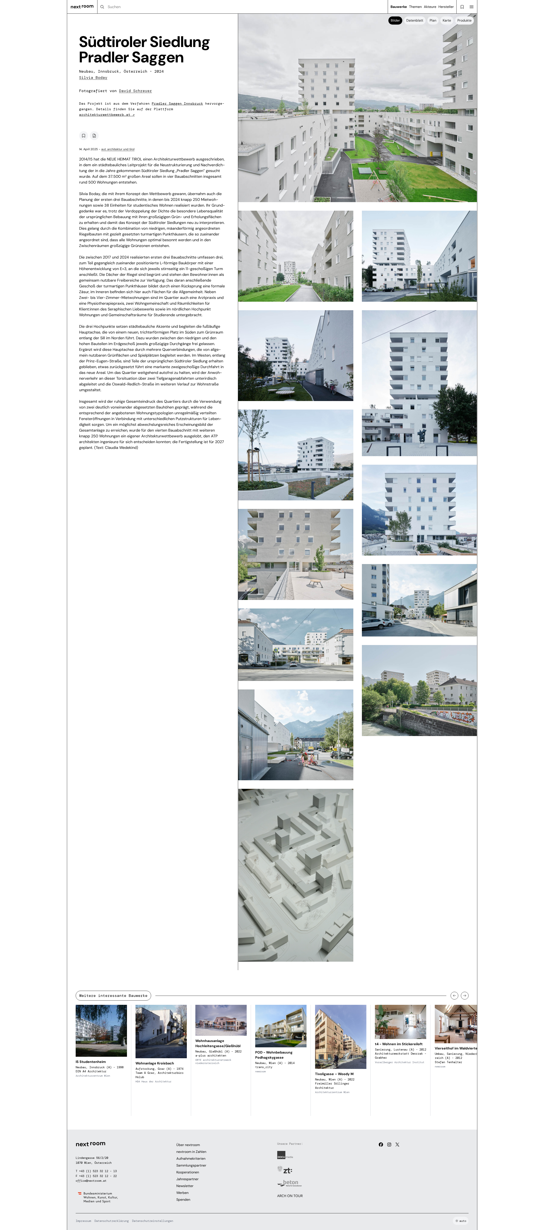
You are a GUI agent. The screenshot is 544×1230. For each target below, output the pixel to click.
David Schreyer (135, 90)
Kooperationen (187, 1172)
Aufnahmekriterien (190, 1158)
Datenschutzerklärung (111, 1221)
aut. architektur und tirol (117, 149)
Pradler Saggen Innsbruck (177, 103)
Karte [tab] (447, 20)
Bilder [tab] (395, 20)
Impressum (83, 1221)
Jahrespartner (187, 1179)
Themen (415, 6)
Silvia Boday (93, 77)
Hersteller (446, 6)
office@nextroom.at (91, 1181)
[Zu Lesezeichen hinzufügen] (83, 135)
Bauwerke (399, 6)
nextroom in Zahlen (191, 1151)
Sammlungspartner (191, 1165)
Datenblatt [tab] (414, 20)
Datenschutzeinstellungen (152, 1221)
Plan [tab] (433, 20)
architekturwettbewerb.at (107, 114)
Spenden (183, 1199)
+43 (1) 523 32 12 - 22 (98, 1176)
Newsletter (184, 1186)
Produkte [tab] (464, 20)
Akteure (430, 6)
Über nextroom (188, 1145)
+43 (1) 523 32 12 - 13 (98, 1171)
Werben (182, 1192)
